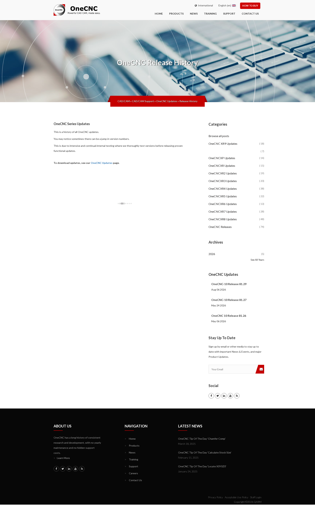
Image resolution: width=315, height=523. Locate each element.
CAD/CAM (124, 101)
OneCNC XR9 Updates (236, 143)
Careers (131, 473)
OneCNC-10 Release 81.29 (228, 284)
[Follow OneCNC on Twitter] (217, 395)
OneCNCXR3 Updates (236, 181)
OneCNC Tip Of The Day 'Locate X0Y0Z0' (202, 466)
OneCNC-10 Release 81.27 (228, 299)
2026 (236, 254)
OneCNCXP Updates (236, 158)
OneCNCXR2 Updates (236, 173)
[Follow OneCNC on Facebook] (211, 395)
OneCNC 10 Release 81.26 (228, 315)
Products (176, 13)
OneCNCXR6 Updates (236, 204)
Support (229, 13)
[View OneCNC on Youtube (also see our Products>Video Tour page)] (230, 395)
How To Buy (250, 5)
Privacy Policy (215, 497)
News (194, 13)
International (205, 5)
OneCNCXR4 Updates (236, 188)
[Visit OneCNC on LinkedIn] (224, 395)
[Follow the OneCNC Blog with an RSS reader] (237, 395)
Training (210, 13)
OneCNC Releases (236, 226)
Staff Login (255, 497)
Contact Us (250, 13)
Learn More (62, 457)
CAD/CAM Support (143, 101)
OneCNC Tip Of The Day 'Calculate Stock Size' (204, 452)
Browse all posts (219, 136)
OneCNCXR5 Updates (236, 196)
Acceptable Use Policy (236, 497)
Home (130, 438)
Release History (188, 101)
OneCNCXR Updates (236, 165)
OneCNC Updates (166, 101)
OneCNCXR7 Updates (236, 211)
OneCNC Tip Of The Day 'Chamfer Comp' (201, 438)
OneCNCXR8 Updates (236, 219)
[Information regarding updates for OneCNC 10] (236, 148)
